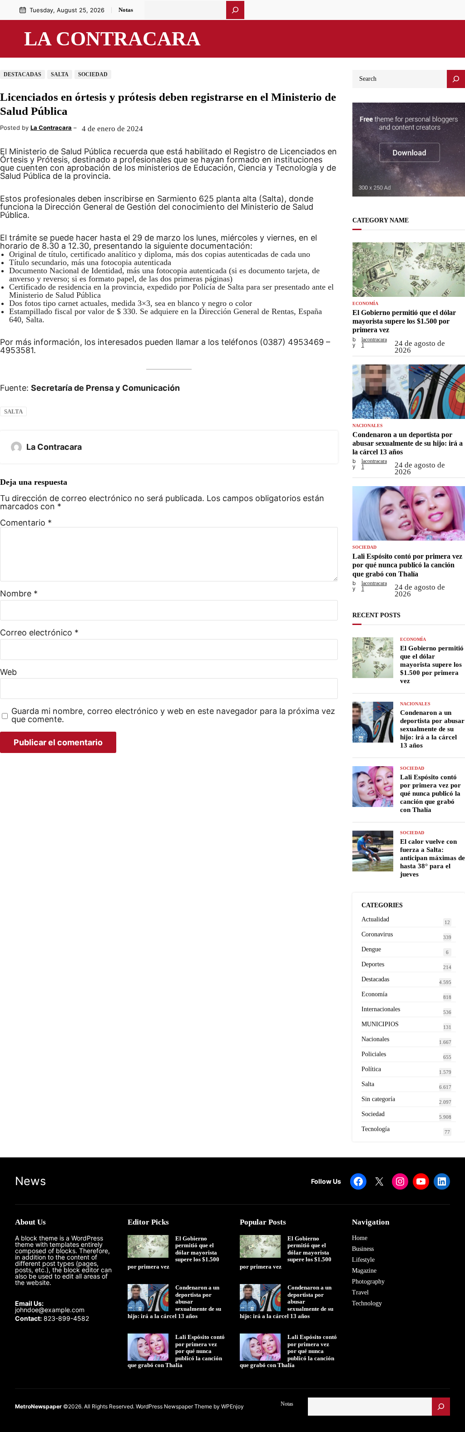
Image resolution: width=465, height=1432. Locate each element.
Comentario (26, 522)
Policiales (373, 1054)
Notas (126, 9)
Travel (360, 1292)
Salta (60, 74)
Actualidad (375, 919)
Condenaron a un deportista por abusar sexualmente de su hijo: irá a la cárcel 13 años (407, 443)
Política (371, 1069)
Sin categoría (378, 1099)
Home (359, 1238)
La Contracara (112, 38)
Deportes (372, 964)
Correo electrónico (39, 633)
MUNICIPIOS (380, 1024)
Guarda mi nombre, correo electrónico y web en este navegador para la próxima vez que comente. (173, 715)
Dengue (371, 949)
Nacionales (367, 425)
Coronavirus (377, 934)
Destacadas (22, 74)
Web (8, 672)
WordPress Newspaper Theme (174, 1406)
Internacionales (380, 1009)
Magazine (364, 1270)
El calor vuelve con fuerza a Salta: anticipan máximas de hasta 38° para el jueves (432, 858)
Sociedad (93, 74)
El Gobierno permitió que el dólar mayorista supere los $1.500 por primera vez (404, 321)
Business (363, 1248)
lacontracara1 (374, 342)
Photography (368, 1281)
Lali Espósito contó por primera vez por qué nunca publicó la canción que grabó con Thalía (407, 564)
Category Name (380, 220)
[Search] (456, 79)
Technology (367, 1303)
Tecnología (375, 1129)
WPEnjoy (232, 1406)
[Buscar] (235, 10)
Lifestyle (363, 1259)
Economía (365, 303)
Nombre (19, 594)
